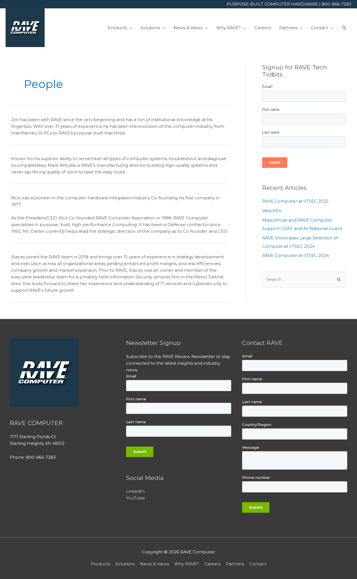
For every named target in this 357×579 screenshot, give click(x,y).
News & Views (154, 563)
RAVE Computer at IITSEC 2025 (295, 201)
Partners (235, 563)
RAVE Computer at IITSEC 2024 (295, 255)
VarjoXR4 (271, 210)
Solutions (125, 563)
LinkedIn (135, 491)
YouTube (135, 498)
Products (100, 563)
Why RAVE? (186, 563)
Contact (257, 563)
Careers (212, 563)
